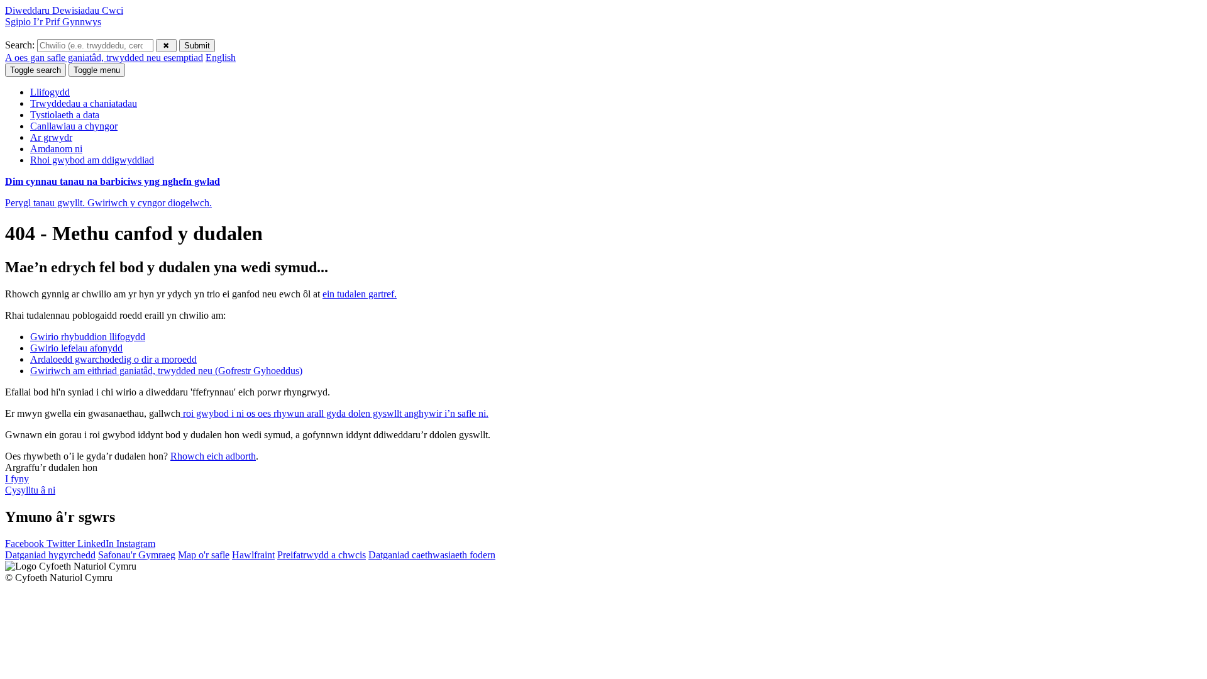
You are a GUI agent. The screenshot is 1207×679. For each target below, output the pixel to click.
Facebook (26, 543)
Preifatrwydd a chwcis (321, 554)
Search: (21, 45)
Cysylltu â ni (30, 490)
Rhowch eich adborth (213, 456)
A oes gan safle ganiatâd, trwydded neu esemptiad (104, 57)
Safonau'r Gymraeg (136, 554)
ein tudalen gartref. (359, 294)
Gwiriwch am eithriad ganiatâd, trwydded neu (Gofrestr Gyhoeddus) (166, 370)
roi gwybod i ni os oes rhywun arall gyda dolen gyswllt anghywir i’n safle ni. (334, 413)
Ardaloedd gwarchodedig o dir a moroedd (113, 359)
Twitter (62, 543)
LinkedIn (96, 543)
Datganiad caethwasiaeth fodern (431, 554)
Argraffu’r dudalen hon (51, 467)
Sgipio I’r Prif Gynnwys (53, 21)
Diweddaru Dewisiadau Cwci (64, 10)
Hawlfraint (253, 554)
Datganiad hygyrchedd (50, 554)
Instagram (135, 543)
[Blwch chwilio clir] (166, 45)
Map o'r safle (203, 554)
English (221, 57)
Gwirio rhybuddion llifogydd (87, 336)
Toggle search (35, 70)
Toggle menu (97, 70)
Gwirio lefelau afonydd (76, 348)
